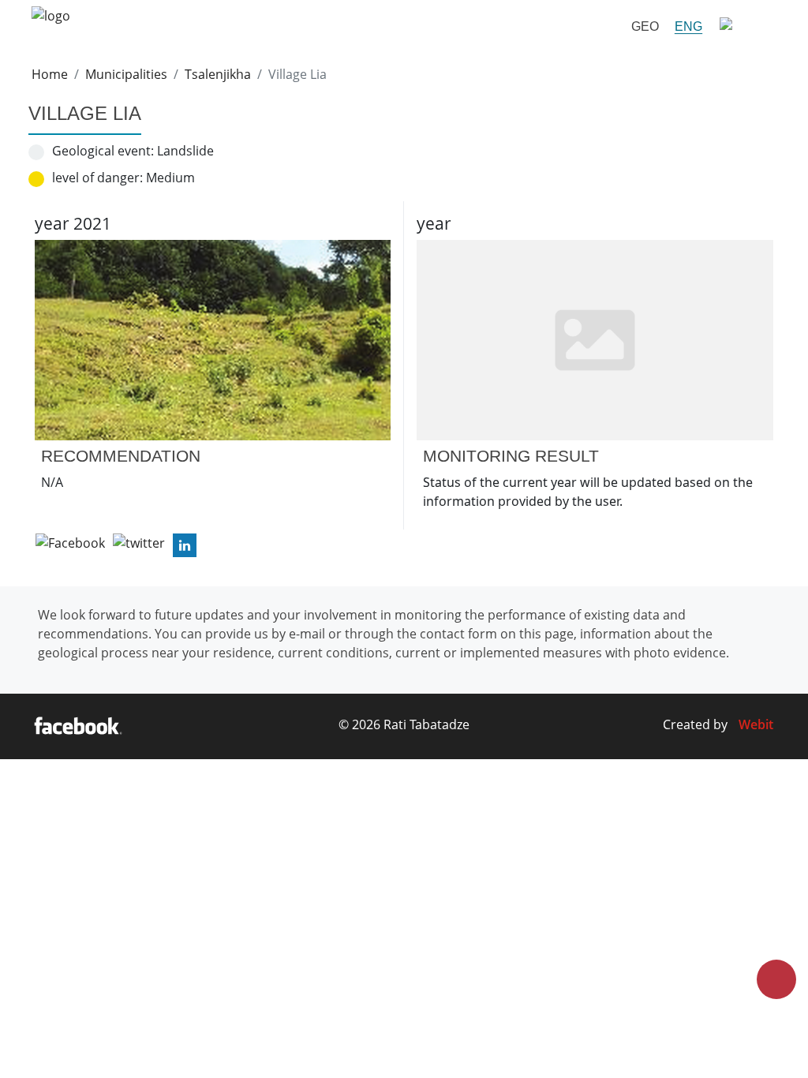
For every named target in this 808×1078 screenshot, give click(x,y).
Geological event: (103, 150)
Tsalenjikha (218, 74)
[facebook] (78, 727)
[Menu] (743, 26)
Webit (756, 724)
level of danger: (97, 177)
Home (50, 74)
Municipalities (126, 74)
